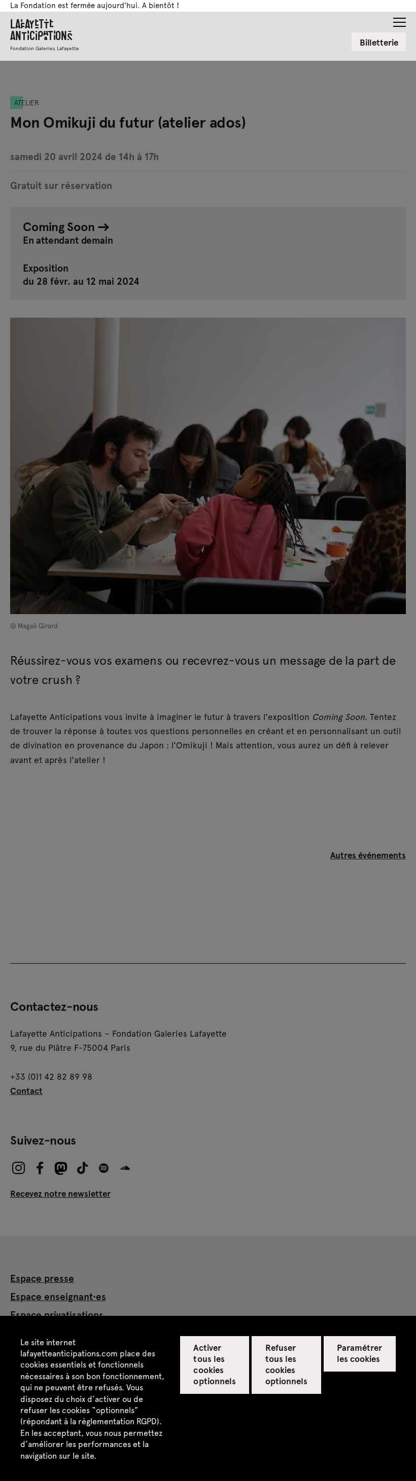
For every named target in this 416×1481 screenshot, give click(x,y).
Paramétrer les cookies (359, 1352)
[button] (399, 19)
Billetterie (379, 42)
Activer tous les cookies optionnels (214, 1364)
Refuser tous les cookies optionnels (286, 1364)
